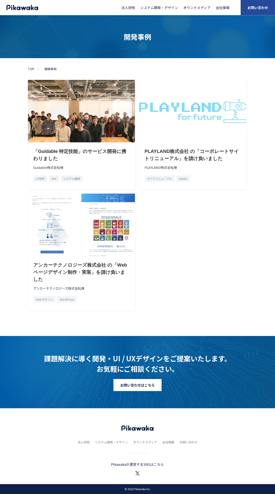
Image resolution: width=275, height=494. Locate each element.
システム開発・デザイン (159, 7)
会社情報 (222, 7)
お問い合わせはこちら (137, 385)
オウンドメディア (197, 7)
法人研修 (128, 7)
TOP (31, 69)
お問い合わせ (258, 7)
